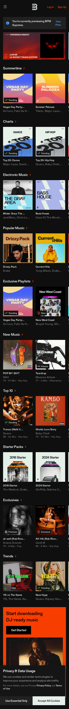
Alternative (55, 380)
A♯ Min (12, 436)
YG (5, 599)
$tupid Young (44, 324)
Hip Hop (22, 380)
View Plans (58, 23)
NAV (6, 377)
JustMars (9, 217)
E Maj (11, 546)
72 (4, 380)
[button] (9, 98)
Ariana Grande (12, 543)
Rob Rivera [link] (18, 539)
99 (4, 436)
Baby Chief (52, 164)
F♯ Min (12, 380)
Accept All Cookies (49, 701)
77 (37, 380)
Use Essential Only (16, 701)
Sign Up (62, 7)
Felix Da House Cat (26, 111)
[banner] (34, 58)
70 (37, 436)
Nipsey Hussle (54, 599)
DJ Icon (8, 111)
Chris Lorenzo (25, 217)
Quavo (40, 164)
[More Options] (29, 107)
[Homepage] (34, 7)
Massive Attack (45, 377)
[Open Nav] (5, 7)
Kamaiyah (28, 599)
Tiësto (40, 111)
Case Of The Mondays (50, 217)
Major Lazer (52, 111)
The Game (14, 599)
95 (37, 546)
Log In (50, 7)
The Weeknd (11, 489)
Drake (6, 271)
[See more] (24, 68)
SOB (57, 324)
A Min (44, 380)
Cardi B (40, 543)
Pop (19, 546)
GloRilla (41, 489)
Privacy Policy (44, 685)
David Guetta (27, 164)
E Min (44, 546)
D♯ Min (45, 436)
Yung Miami (43, 271)
